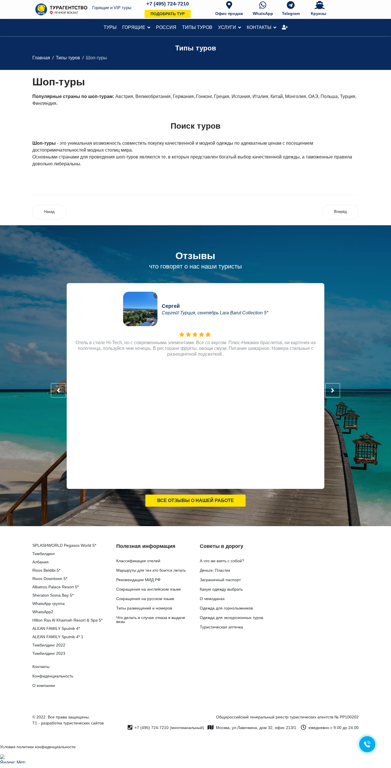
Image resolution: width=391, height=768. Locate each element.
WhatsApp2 (42, 612)
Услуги (227, 27)
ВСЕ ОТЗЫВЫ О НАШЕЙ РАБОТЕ (195, 500)
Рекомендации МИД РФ (138, 580)
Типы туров (197, 27)
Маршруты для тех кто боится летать (151, 570)
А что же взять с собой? (222, 561)
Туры (110, 27)
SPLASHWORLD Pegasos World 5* (64, 545)
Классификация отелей (138, 561)
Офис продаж (229, 13)
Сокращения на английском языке (148, 589)
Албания (40, 562)
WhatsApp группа (48, 604)
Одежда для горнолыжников (226, 608)
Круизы (318, 13)
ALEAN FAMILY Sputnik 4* (56, 628)
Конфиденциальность (52, 676)
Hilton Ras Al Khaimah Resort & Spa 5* (67, 620)
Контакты (259, 27)
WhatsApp (263, 13)
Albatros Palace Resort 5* (55, 587)
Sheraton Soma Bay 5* (53, 595)
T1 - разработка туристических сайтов (68, 723)
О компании (43, 685)
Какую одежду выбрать (221, 589)
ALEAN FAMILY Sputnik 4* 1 (57, 637)
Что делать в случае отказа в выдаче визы (150, 620)
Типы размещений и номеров (144, 608)
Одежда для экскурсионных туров (231, 618)
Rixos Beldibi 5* (46, 570)
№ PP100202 (346, 717)
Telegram (291, 13)
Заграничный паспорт (220, 580)
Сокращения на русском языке (145, 599)
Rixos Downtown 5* (49, 579)
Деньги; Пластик (215, 570)
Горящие (133, 27)
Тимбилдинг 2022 (48, 645)
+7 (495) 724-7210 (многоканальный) (169, 727)
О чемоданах (212, 599)
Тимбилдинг (43, 554)
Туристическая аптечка (221, 627)
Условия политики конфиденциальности (38, 747)
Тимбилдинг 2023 (48, 653)
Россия (166, 27)
